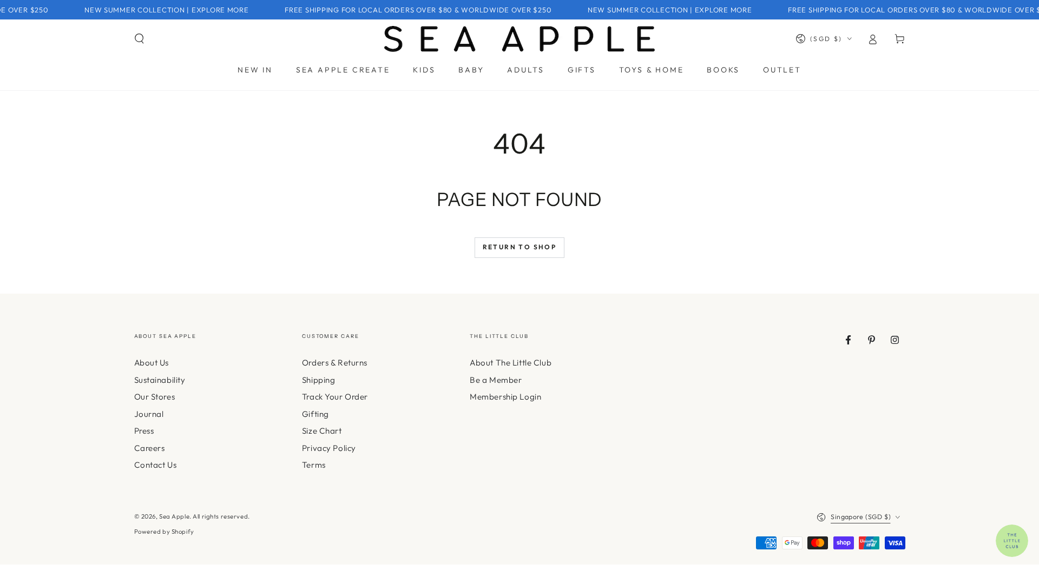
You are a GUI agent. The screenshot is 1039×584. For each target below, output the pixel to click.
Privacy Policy (329, 448)
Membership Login (505, 396)
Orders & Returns (334, 362)
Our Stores (154, 396)
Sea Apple (174, 516)
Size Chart (322, 431)
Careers (149, 448)
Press (144, 431)
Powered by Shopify (164, 531)
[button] (139, 39)
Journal (149, 414)
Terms (314, 465)
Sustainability (160, 380)
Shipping (319, 380)
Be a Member (496, 380)
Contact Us (155, 465)
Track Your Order (335, 396)
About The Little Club (510, 362)
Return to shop (520, 247)
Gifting (315, 414)
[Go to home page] (519, 39)
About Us (151, 362)
